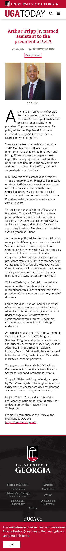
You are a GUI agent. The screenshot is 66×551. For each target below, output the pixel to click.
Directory (48, 485)
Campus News (33, 55)
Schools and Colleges (18, 485)
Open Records (48, 489)
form (25, 535)
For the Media (18, 489)
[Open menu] (58, 13)
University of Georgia (33, 459)
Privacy (33, 508)
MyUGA (48, 495)
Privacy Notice (12, 531)
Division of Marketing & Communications (17, 495)
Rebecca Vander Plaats (43, 49)
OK (12, 545)
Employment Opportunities (18, 502)
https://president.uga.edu (20, 422)
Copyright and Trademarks (48, 502)
